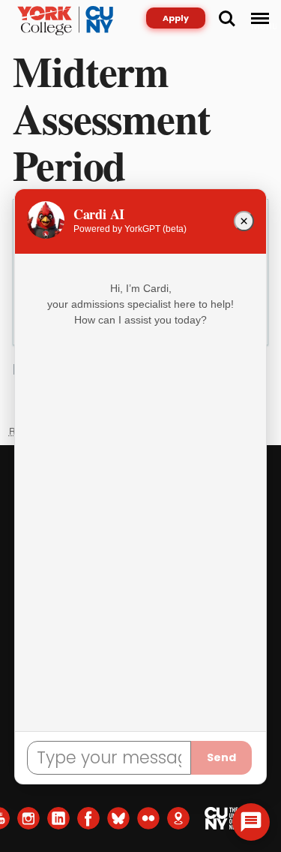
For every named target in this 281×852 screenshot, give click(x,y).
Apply (176, 18)
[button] (251, 822)
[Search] (227, 18)
